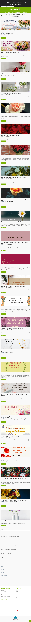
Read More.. (4, 58)
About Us (13, 2)
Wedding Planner (20, 2)
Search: (2, 529)
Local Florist (17, 596)
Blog (16, 597)
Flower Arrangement (4, 575)
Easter (2, 566)
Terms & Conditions (18, 592)
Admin (3, 33)
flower (2, 581)
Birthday (2, 563)
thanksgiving (3, 578)
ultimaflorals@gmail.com (5, 594)
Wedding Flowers (3, 569)
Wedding (2, 572)
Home (4, 2)
